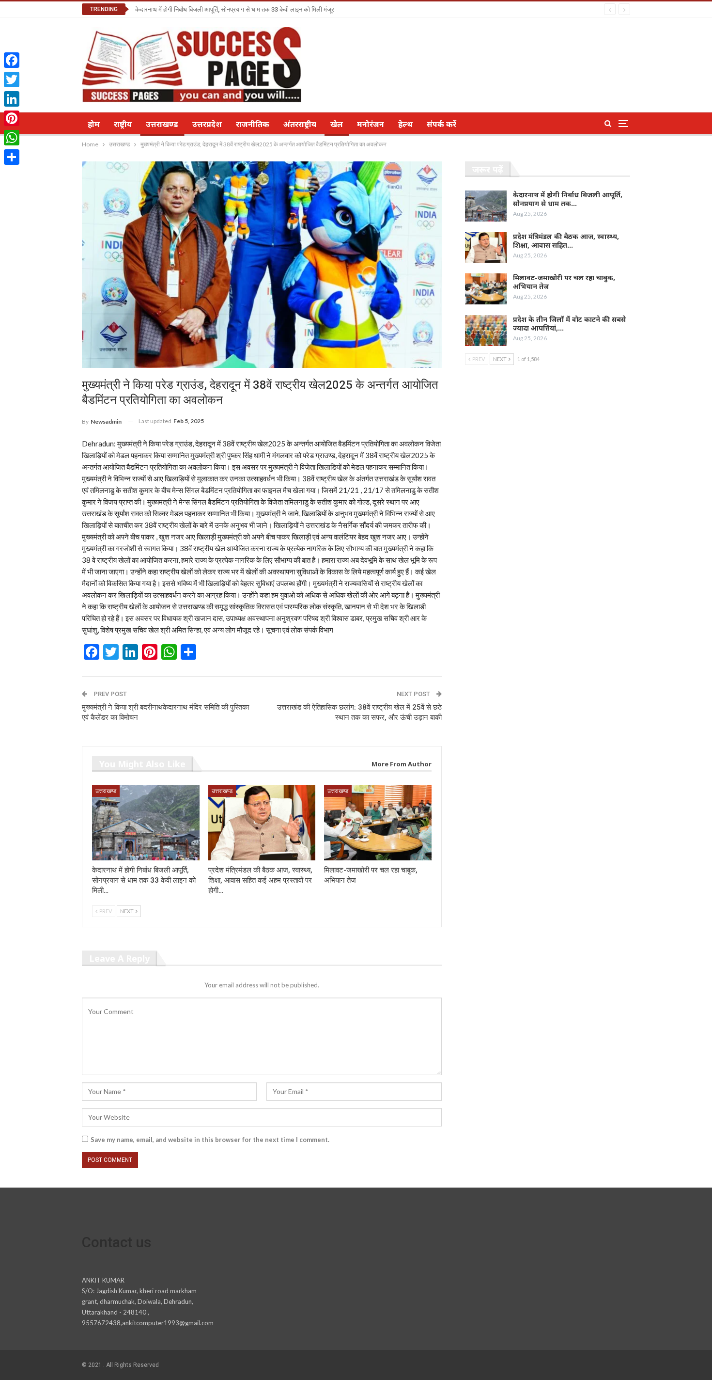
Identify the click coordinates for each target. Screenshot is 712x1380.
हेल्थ (405, 124)
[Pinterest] (11, 118)
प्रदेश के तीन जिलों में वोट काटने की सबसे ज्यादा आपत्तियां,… (569, 324)
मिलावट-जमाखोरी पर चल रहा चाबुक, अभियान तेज (564, 282)
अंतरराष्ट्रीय (299, 124)
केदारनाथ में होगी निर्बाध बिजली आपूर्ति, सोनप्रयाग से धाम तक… (567, 199)
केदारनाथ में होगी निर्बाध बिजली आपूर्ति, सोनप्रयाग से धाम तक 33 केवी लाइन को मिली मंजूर (234, 9)
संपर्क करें (441, 124)
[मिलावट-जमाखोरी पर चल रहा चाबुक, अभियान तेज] (378, 822)
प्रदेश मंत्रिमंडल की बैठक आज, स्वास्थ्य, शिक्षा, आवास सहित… (566, 241)
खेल (336, 124)
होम (94, 124)
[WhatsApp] (11, 137)
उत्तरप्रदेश (207, 124)
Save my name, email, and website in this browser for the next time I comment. (210, 1139)
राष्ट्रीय (123, 124)
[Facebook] (11, 60)
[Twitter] (11, 79)
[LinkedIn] (11, 99)
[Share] (11, 157)
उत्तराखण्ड (162, 124)
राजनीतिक (252, 124)
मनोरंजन (370, 124)
